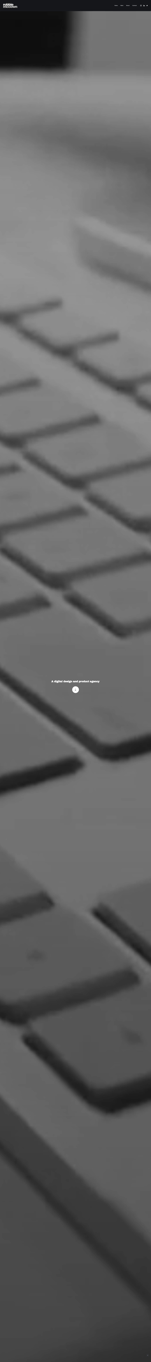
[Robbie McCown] (10, 5)
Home (116, 5)
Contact (134, 5)
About (128, 5)
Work (122, 5)
